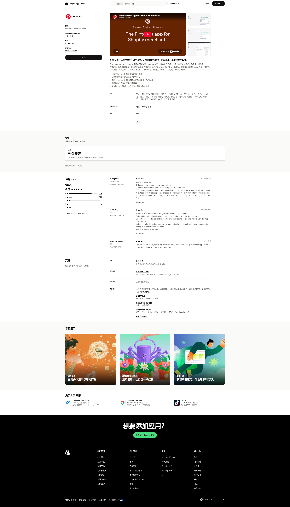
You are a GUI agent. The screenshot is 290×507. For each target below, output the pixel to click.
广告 (138, 114)
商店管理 (101, 484)
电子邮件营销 (135, 475)
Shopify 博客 (167, 470)
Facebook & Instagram (81, 400)
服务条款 (82, 500)
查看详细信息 (141, 316)
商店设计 (101, 475)
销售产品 (101, 466)
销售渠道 (101, 457)
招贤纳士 (197, 462)
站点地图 (102, 500)
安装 (84, 57)
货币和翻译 (134, 488)
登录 (207, 3)
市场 (138, 121)
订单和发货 (101, 470)
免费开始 (218, 3)
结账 (138, 107)
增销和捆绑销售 (136, 470)
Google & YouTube (134, 400)
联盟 (196, 479)
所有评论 (81, 213)
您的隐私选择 (114, 500)
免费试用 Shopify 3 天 (145, 435)
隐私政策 (139, 261)
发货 (131, 484)
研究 (163, 475)
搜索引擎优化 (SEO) (138, 479)
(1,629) (72, 43)
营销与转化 (101, 479)
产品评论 (133, 466)
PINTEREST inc (71, 51)
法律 (196, 484)
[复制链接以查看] (120, 179)
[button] (90, 403)
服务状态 (197, 488)
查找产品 (101, 462)
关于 (196, 457)
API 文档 (165, 462)
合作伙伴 (197, 475)
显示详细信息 (140, 202)
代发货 (132, 457)
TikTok (184, 400)
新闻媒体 (197, 470)
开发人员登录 (70, 500)
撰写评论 (70, 213)
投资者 (196, 466)
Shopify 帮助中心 (169, 457)
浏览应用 (174, 3)
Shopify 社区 (167, 466)
